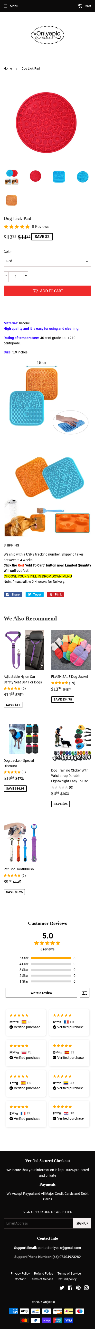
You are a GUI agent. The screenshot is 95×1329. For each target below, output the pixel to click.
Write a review (41, 993)
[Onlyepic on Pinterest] (78, 1288)
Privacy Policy (20, 1273)
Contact (20, 1279)
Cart (87, 6)
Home (8, 68)
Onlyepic (49, 1302)
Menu (14, 6)
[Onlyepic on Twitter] (61, 1288)
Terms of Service (69, 1273)
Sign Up (82, 1223)
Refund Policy (43, 1273)
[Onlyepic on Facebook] (70, 1288)
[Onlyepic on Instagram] (86, 1288)
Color (8, 252)
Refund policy (67, 1279)
